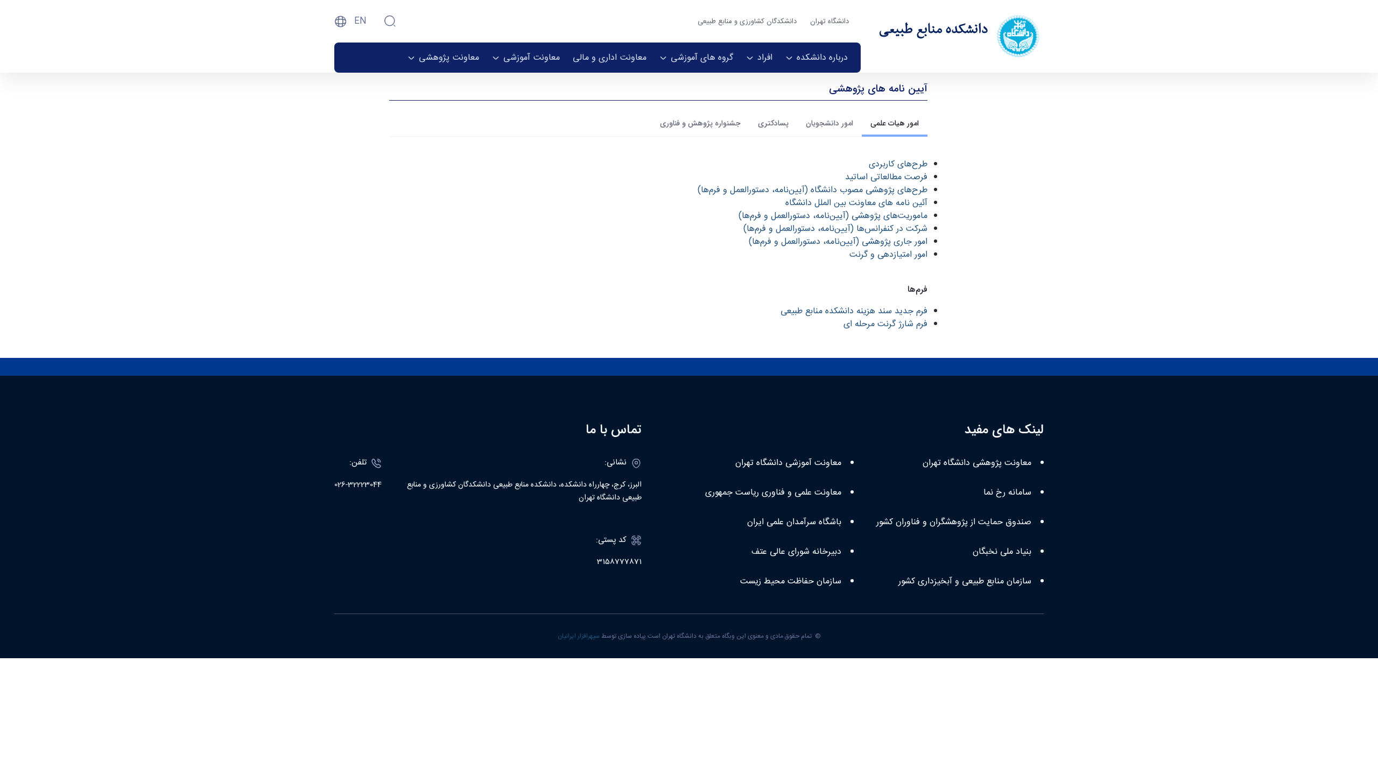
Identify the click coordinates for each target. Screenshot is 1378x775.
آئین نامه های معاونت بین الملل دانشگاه (856, 203)
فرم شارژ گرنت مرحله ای (885, 324)
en (360, 21)
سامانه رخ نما (1007, 492)
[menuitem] (816, 58)
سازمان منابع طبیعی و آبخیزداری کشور (964, 581)
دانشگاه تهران (829, 21)
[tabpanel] (658, 245)
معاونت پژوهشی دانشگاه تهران (977, 463)
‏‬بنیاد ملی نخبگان (1002, 552)
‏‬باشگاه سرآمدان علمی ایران (794, 522)
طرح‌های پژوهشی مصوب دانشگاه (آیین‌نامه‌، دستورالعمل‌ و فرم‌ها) (812, 190)
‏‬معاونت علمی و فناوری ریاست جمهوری (773, 492)
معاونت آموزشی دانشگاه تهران (788, 463)
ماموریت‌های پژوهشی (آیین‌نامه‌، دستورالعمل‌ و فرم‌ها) (833, 216)
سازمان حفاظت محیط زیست (790, 581)
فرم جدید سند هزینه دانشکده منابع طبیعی (854, 311)
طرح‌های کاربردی (898, 164)
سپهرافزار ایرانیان (579, 636)
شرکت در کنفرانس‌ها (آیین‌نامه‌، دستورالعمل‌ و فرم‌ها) (835, 229)
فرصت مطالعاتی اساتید (886, 177)
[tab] (894, 123)
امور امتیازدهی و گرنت (888, 255)
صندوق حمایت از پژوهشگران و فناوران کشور (953, 522)
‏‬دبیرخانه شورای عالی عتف (796, 552)
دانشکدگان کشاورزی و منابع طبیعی (747, 21)
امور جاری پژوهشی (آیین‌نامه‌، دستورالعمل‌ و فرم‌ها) (838, 242)
